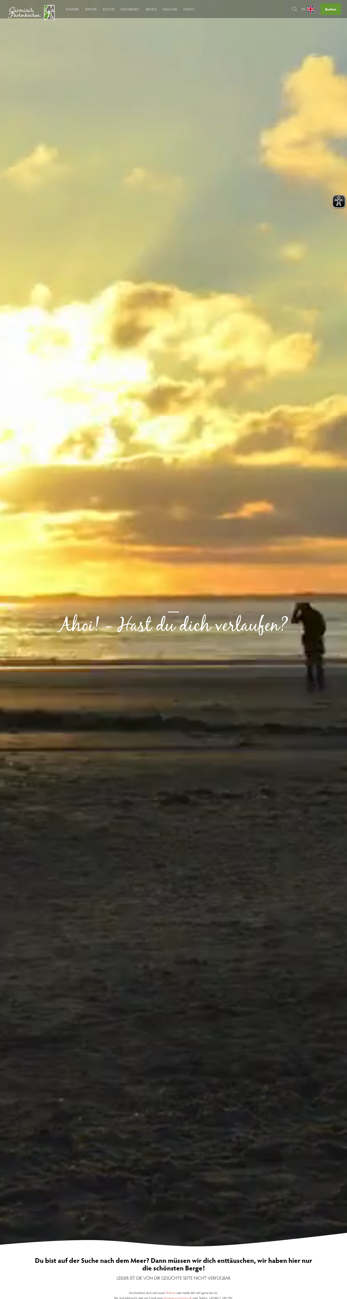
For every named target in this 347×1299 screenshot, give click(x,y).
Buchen (330, 9)
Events (188, 9)
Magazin (170, 9)
